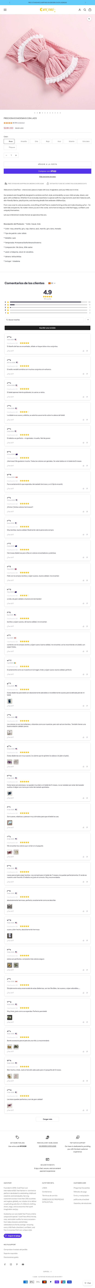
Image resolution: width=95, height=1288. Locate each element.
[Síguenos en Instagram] (11, 1264)
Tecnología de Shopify (54, 1277)
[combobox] (88, 319)
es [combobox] (52, 283)
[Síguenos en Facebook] (5, 1264)
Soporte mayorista (10, 1253)
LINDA (44, 1188)
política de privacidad (81, 1199)
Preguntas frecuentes (82, 1188)
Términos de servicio (50, 1196)
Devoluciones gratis (11, 1257)
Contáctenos (47, 1192)
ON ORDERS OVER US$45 (47, 1146)
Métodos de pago (80, 1192)
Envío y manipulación (81, 1196)
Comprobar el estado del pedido (15, 1249)
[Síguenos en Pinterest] (17, 1264)
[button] (14, 123)
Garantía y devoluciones (82, 1203)
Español (46, 1271)
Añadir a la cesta (47, 164)
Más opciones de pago (47, 177)
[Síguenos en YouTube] (23, 1264)
